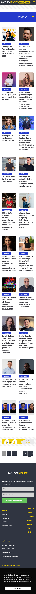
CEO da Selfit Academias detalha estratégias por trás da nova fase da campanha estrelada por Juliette (8, 221)
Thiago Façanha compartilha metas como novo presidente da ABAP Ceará (26, 302)
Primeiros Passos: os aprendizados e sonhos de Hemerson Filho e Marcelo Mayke (9, 425)
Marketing (5, 518)
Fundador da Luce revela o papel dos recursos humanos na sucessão (9, 382)
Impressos (30, 508)
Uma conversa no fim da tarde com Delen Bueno (8, 179)
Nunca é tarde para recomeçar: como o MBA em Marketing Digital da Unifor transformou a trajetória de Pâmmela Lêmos (25, 100)
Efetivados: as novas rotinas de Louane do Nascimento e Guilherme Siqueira (26, 425)
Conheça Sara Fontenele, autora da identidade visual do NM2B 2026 (8, 51)
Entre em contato (8, 552)
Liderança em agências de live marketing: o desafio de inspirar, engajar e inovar (26, 181)
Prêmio (21, 2)
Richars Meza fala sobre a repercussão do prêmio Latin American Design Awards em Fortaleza (26, 386)
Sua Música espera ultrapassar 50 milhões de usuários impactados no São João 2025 (9, 303)
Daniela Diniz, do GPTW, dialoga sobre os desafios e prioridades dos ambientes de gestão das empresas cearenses (9, 344)
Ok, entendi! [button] (18, 588)
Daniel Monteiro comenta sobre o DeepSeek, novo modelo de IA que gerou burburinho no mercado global (26, 342)
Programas (30, 516)
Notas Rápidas (7, 525)
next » (30, 454)
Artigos (29, 524)
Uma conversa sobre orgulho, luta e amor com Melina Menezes (9, 95)
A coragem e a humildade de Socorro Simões (8, 138)
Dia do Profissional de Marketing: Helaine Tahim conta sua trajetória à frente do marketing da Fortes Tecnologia (26, 263)
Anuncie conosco (8, 549)
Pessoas (4, 514)
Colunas (29, 520)
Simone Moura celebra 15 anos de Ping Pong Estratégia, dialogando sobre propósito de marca (26, 220)
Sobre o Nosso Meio (8, 545)
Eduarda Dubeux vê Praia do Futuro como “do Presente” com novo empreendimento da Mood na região (9, 263)
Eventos (29, 512)
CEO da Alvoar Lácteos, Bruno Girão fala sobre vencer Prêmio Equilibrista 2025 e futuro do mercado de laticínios (26, 143)
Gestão (4, 522)
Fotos (27, 2)
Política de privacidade (10, 556)
